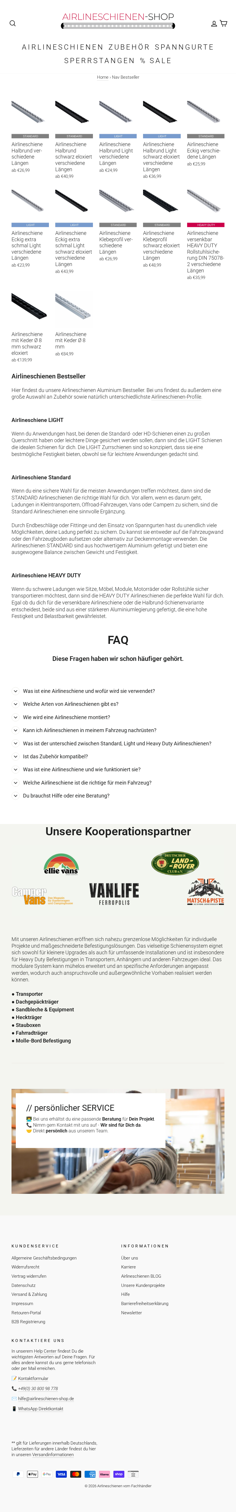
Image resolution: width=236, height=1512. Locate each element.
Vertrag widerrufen (29, 1276)
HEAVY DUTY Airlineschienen (132, 596)
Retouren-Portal (26, 1312)
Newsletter (131, 1312)
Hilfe (125, 1294)
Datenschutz (23, 1285)
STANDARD (25, 498)
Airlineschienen (63, 47)
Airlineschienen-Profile (176, 397)
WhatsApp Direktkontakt (40, 1408)
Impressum (22, 1303)
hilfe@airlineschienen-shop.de (46, 1398)
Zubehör (130, 47)
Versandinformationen (53, 1454)
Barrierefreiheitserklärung (144, 1303)
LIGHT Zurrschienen (109, 447)
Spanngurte (184, 47)
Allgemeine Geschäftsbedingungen (44, 1258)
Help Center (45, 1351)
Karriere (128, 1267)
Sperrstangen (100, 60)
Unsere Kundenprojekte (143, 1285)
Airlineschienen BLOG (141, 1276)
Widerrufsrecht (25, 1267)
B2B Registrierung (28, 1321)
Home (103, 77)
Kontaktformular (33, 1378)
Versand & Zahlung (29, 1294)
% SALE (156, 60)
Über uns (129, 1258)
